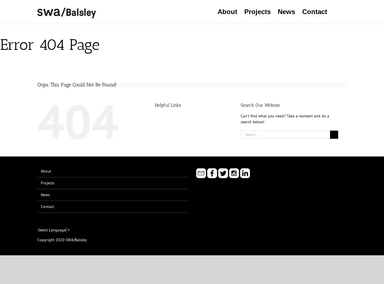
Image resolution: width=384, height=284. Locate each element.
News (45, 194)
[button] (337, 12)
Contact (47, 206)
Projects (48, 182)
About (46, 171)
